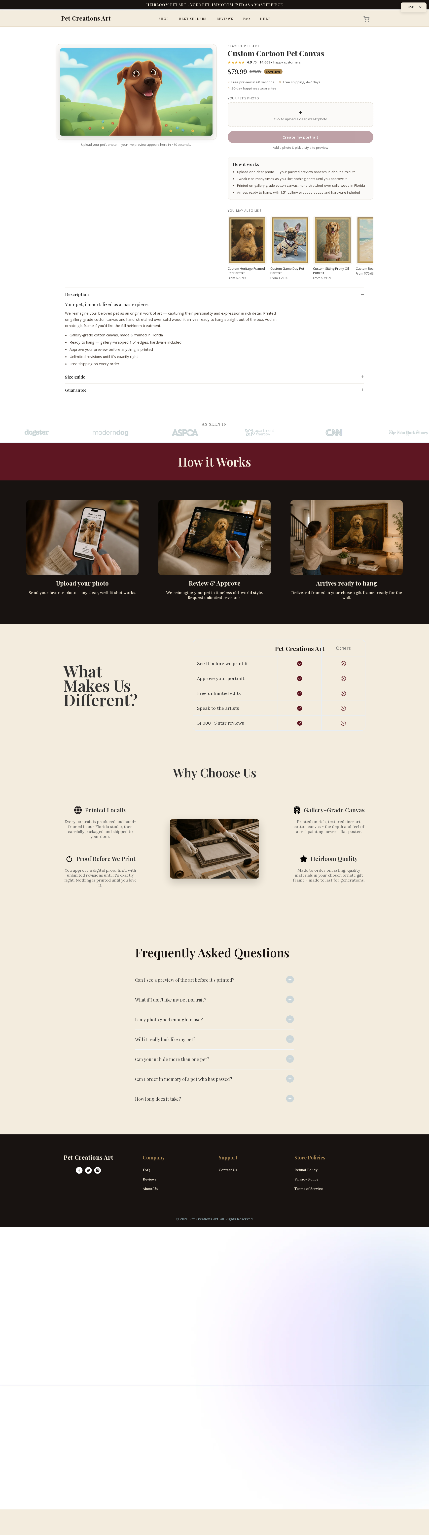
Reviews (224, 18)
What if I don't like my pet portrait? (170, 1000)
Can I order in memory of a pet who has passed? (183, 1079)
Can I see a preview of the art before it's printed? (184, 980)
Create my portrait (300, 137)
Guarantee (75, 390)
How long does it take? (158, 1099)
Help (265, 18)
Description (77, 294)
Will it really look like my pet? (165, 1039)
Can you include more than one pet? (172, 1059)
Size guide (75, 377)
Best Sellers (193, 18)
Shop (163, 18)
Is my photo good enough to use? (169, 1020)
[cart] (365, 19)
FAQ (246, 18)
